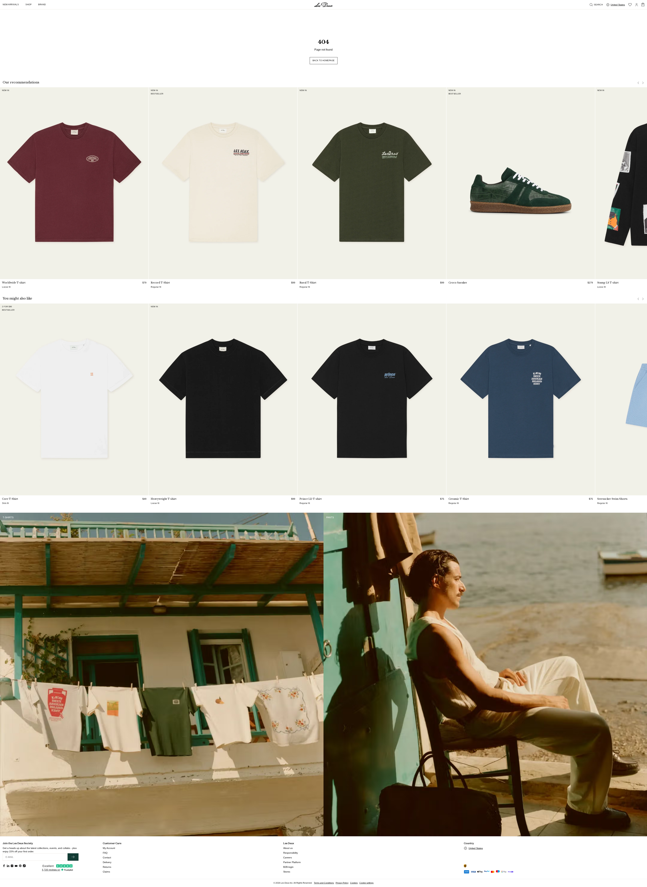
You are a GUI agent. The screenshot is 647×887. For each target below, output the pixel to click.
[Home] (323, 4)
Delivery (107, 862)
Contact (107, 857)
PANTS (330, 517)
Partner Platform (292, 862)
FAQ (105, 852)
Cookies (354, 883)
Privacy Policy (342, 883)
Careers (287, 857)
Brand (42, 4)
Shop (28, 4)
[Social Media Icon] (4, 865)
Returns (107, 867)
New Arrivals (11, 4)
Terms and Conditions (324, 883)
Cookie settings (366, 883)
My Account (109, 848)
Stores (286, 871)
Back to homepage (324, 60)
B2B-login (288, 867)
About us (288, 848)
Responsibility (290, 852)
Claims (106, 871)
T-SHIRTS (8, 517)
